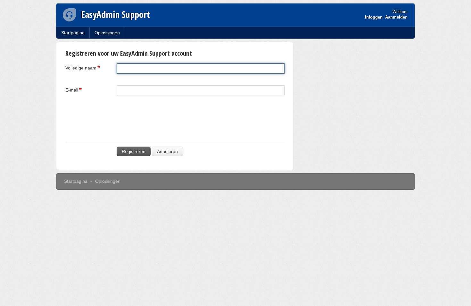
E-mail (71, 90)
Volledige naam (80, 67)
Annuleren (167, 151)
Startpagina (73, 32)
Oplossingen (107, 32)
